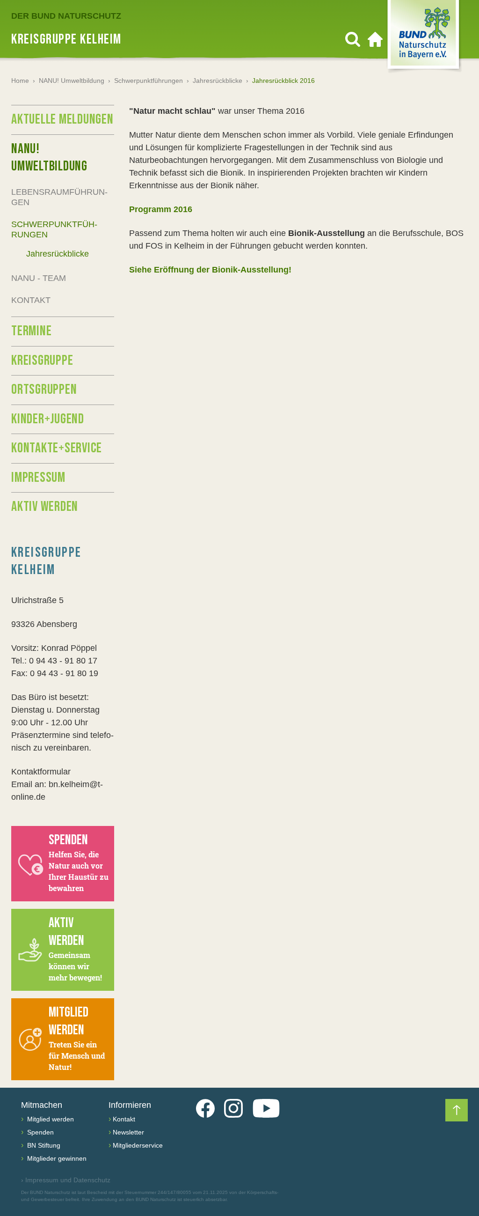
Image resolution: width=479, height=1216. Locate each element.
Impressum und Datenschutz (65, 1180)
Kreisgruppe (42, 360)
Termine (31, 331)
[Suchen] (352, 39)
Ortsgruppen (44, 389)
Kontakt (31, 300)
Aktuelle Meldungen (62, 119)
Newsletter (128, 1132)
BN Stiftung (42, 1145)
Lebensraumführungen (59, 197)
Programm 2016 (160, 209)
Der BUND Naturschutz (66, 16)
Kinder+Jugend (47, 419)
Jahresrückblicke (217, 80)
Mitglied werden (49, 1119)
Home (20, 80)
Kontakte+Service (56, 448)
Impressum (38, 477)
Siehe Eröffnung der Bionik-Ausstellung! (210, 269)
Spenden (39, 1132)
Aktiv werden (44, 506)
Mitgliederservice (138, 1145)
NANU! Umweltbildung (71, 80)
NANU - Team (38, 278)
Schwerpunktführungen (148, 80)
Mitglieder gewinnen (56, 1158)
